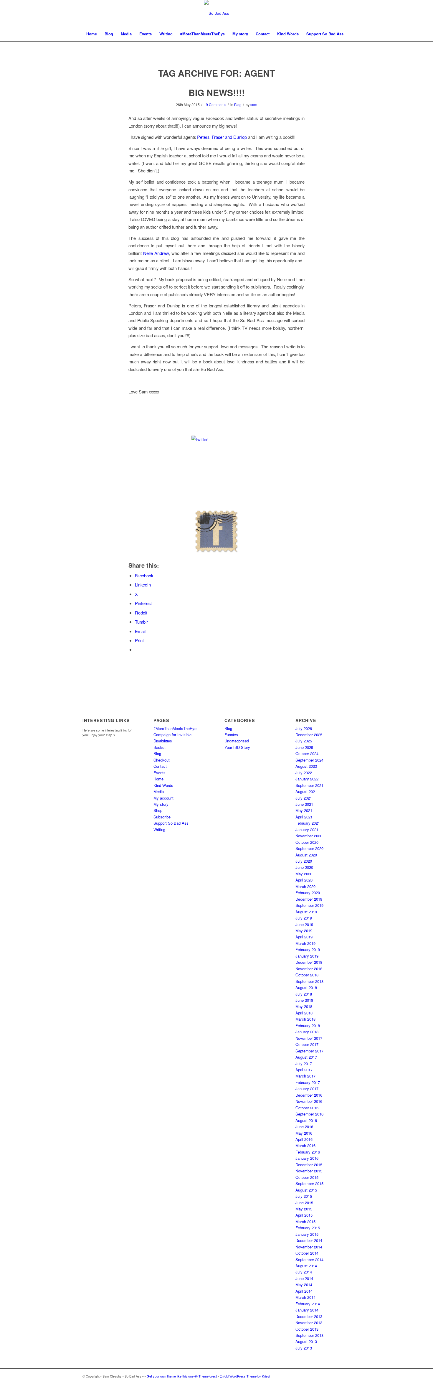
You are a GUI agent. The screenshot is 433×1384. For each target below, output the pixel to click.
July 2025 (303, 741)
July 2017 (303, 1063)
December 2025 (308, 734)
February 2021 (307, 823)
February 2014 (307, 1303)
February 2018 (307, 1025)
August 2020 (306, 855)
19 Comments (215, 104)
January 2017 (306, 1088)
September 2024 (309, 760)
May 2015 (303, 1209)
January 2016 (306, 1158)
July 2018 (303, 994)
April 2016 (304, 1139)
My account (163, 798)
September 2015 (309, 1183)
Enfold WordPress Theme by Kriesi (245, 1376)
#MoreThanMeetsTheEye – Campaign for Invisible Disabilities (176, 735)
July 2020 (303, 861)
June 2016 (304, 1126)
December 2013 (308, 1316)
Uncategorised (236, 741)
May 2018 (303, 1006)
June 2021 (304, 804)
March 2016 (305, 1145)
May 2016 (303, 1133)
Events (159, 772)
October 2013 (306, 1329)
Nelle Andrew (156, 253)
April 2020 (304, 880)
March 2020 (305, 886)
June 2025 (304, 747)
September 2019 (309, 905)
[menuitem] (91, 34)
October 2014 (306, 1253)
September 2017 (309, 1051)
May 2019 (303, 930)
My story (160, 804)
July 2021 (303, 798)
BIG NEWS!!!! (217, 92)
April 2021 (304, 817)
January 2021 (306, 829)
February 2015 (307, 1227)
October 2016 (306, 1108)
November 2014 (308, 1247)
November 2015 (308, 1171)
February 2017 (307, 1082)
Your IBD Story (237, 747)
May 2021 (303, 810)
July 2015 (303, 1196)
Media (158, 791)
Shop (157, 810)
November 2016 (308, 1101)
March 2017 (305, 1076)
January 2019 (306, 956)
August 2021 (306, 791)
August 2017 (306, 1057)
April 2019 (304, 937)
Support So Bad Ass (171, 823)
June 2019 (304, 924)
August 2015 (306, 1190)
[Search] (347, 48)
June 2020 (304, 867)
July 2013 (303, 1348)
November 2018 (308, 968)
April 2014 (304, 1291)
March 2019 (305, 943)
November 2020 (308, 835)
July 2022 (303, 772)
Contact (160, 766)
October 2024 (306, 753)
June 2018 (304, 1000)
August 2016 (306, 1120)
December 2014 (308, 1240)
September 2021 (309, 785)
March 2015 (305, 1221)
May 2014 (303, 1284)
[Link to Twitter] (346, 1376)
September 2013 (309, 1335)
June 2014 (304, 1278)
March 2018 (305, 1019)
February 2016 (307, 1152)
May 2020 (303, 873)
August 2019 (306, 912)
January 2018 (306, 1031)
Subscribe (162, 817)
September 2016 (309, 1114)
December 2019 (308, 899)
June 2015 (304, 1202)
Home (158, 779)
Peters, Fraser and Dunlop (222, 137)
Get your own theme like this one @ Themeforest (182, 1376)
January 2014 (306, 1310)
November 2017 (308, 1038)
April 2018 (304, 1013)
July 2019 (303, 918)
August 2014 (306, 1265)
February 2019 (307, 949)
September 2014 (309, 1259)
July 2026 (303, 728)
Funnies (231, 734)
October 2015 (306, 1177)
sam (253, 104)
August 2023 (306, 766)
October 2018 (306, 975)
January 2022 (306, 779)
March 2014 (305, 1297)
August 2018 (306, 987)
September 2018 (309, 981)
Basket (159, 747)
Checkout (161, 760)
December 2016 (308, 1095)
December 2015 (308, 1164)
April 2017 (304, 1069)
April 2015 (304, 1215)
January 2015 (306, 1234)
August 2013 (306, 1341)
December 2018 (308, 962)
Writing (159, 829)
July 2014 (303, 1272)
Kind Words (163, 785)
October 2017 (306, 1044)
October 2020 (306, 842)
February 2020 (307, 892)
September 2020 (309, 848)
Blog (238, 104)
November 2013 (308, 1322)
